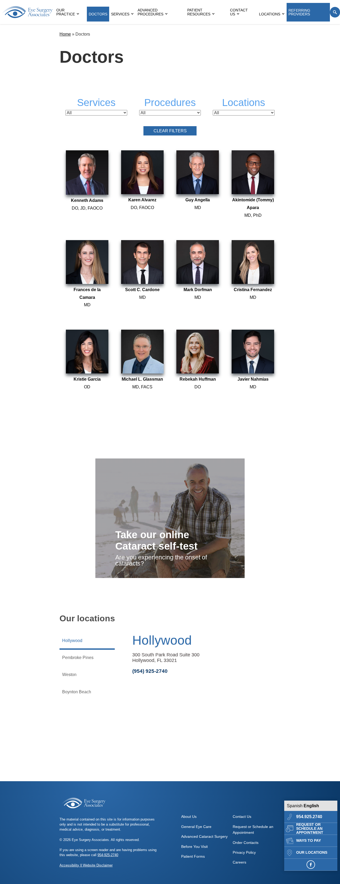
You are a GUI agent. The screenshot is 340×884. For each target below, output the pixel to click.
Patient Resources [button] (198, 12)
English (311, 806)
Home (65, 34)
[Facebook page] (310, 864)
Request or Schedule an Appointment (309, 829)
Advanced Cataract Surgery (204, 836)
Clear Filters (170, 131)
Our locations (311, 853)
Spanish (295, 806)
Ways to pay (308, 841)
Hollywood (162, 640)
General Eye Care (196, 826)
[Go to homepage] (27, 12)
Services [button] (120, 14)
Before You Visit (194, 846)
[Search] (335, 12)
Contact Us (239, 12)
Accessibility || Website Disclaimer (86, 865)
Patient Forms (193, 856)
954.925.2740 (309, 816)
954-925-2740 (107, 855)
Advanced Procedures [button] (150, 12)
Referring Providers (299, 12)
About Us (189, 816)
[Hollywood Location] (197, 741)
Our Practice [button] (65, 12)
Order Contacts (245, 842)
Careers (239, 862)
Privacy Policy (244, 852)
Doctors (98, 14)
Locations (269, 14)
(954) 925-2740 (150, 671)
